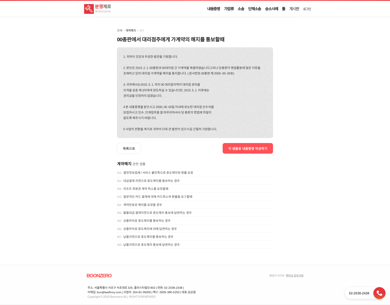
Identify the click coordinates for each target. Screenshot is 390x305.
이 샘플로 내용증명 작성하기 (247, 148)
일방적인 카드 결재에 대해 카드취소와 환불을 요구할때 (157, 196)
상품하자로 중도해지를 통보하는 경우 (147, 220)
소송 (241, 8)
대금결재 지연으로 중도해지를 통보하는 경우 (151, 180)
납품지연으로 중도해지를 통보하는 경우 (148, 236)
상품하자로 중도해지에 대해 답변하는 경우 (150, 228)
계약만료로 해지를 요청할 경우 (142, 204)
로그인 (307, 8)
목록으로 (129, 148)
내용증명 (213, 8)
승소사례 (271, 8)
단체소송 (254, 8)
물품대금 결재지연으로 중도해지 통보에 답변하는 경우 (157, 212)
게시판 (294, 8)
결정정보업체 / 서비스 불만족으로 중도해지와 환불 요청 (158, 172)
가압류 (229, 8)
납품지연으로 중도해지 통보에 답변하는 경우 (151, 244)
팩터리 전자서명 (294, 275)
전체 (119, 30)
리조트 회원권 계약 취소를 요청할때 (145, 188)
